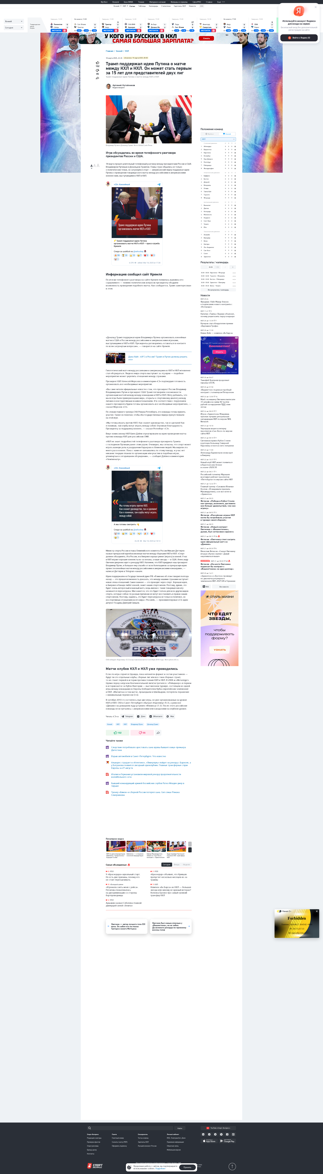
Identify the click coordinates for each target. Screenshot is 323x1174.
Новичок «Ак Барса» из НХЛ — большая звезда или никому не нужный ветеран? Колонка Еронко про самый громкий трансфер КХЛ (171, 891)
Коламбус (207, 156)
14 (217, 397)
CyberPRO (197, 2)
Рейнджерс (208, 165)
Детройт (207, 182)
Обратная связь (173, 1146)
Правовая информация (175, 1142)
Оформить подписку (119, 1146)
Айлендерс (207, 146)
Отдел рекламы (93, 1146)
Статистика (165, 6)
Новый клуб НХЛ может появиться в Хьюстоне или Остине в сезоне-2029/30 (216, 465)
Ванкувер (207, 238)
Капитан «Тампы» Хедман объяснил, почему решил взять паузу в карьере (218, 315)
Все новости (224, 587)
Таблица (33, 21)
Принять (187, 1167)
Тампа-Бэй (207, 191)
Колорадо (207, 211)
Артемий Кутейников (124, 85)
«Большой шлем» (116, 884)
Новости (192, 6)
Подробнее (160, 1168)
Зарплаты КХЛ (143, 1142)
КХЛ (156, 884)
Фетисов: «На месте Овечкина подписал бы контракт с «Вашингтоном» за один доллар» (217, 566)
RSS (207, 587)
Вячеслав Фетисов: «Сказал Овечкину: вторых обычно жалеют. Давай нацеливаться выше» (218, 553)
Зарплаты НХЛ (180, 6)
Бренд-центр (92, 1150)
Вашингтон (207, 149)
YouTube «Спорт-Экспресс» (220, 1128)
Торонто (207, 195)
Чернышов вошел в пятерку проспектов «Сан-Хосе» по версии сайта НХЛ (216, 431)
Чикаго (206, 224)
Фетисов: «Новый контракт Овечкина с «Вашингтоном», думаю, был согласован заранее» (217, 529)
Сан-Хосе (207, 250)
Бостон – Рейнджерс (217, 279)
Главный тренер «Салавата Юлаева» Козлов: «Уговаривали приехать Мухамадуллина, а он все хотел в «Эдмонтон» (217, 490)
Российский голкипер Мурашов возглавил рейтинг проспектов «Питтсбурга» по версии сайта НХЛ (217, 477)
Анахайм (207, 235)
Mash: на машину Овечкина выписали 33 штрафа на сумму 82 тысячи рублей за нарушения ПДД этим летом (218, 403)
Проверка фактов (93, 1142)
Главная (110, 51)
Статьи (132, 6)
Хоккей (115, 2)
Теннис (141, 2)
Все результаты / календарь (218, 290)
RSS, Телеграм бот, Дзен (176, 1138)
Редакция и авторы (94, 1138)
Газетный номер (118, 1138)
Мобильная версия (174, 1150)
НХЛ (124, 6)
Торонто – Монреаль (217, 276)
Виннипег (207, 205)
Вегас (206, 241)
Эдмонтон (207, 257)
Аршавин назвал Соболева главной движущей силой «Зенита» (124, 904)
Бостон (206, 179)
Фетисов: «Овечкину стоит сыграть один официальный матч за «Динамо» (218, 541)
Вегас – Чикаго (215, 286)
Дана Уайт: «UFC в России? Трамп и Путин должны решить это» (157, 358)
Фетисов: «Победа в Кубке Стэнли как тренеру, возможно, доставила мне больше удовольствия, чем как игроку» (218, 504)
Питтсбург (207, 162)
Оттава (206, 188)
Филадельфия (208, 168)
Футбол (104, 2)
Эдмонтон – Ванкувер (217, 282)
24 (217, 536)
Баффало (207, 176)
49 (227, 561)
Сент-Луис (207, 221)
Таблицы (142, 6)
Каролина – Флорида (217, 273)
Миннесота (207, 215)
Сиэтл (206, 253)
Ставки (209, 2)
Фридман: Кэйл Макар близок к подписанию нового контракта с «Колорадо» (216, 304)
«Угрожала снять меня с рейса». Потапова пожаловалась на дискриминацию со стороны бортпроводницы (122, 891)
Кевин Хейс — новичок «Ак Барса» (217, 333)
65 (109, 871)
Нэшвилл (207, 218)
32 (109, 900)
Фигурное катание (157, 2)
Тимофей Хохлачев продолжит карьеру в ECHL (215, 381)
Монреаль (207, 185)
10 (153, 884)
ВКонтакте (157, 716)
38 (109, 884)
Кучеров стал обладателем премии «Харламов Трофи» (217, 324)
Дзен (143, 716)
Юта (205, 227)
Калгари (206, 244)
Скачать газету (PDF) (119, 1142)
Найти (180, 1128)
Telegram (129, 716)
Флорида (207, 198)
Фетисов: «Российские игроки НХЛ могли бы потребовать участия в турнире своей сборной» (218, 517)
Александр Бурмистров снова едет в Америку (217, 453)
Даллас (206, 208)
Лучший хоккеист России (147, 1146)
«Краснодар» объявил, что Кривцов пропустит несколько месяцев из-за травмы (169, 877)
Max (172, 716)
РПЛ (112, 871)
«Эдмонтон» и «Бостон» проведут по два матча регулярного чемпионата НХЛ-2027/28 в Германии (218, 578)
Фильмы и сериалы (179, 2)
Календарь (153, 6)
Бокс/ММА (128, 2)
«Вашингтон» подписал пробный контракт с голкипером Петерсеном (217, 391)
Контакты (90, 1154)
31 (153, 871)
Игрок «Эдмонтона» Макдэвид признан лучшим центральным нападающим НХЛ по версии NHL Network (216, 418)
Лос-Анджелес (209, 247)
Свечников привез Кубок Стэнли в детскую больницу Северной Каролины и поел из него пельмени (217, 443)
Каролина (207, 153)
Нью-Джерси (208, 159)
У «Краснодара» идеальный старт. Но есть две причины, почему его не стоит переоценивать (123, 877)
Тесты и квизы (143, 1138)
